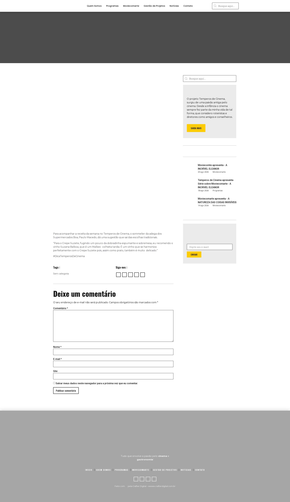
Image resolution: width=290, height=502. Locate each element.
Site (55, 371)
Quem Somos (94, 5)
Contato (188, 5)
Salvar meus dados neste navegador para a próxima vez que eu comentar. (97, 383)
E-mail (57, 359)
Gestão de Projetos (154, 5)
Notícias (174, 5)
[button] (196, 128)
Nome (57, 347)
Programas (112, 5)
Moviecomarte (131, 5)
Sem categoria (61, 273)
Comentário (60, 308)
